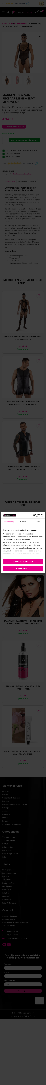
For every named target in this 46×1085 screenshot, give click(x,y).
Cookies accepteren (23, 562)
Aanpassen (21, 568)
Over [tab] (38, 522)
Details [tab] (23, 522)
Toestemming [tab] (8, 522)
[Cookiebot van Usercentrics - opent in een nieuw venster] (33, 515)
